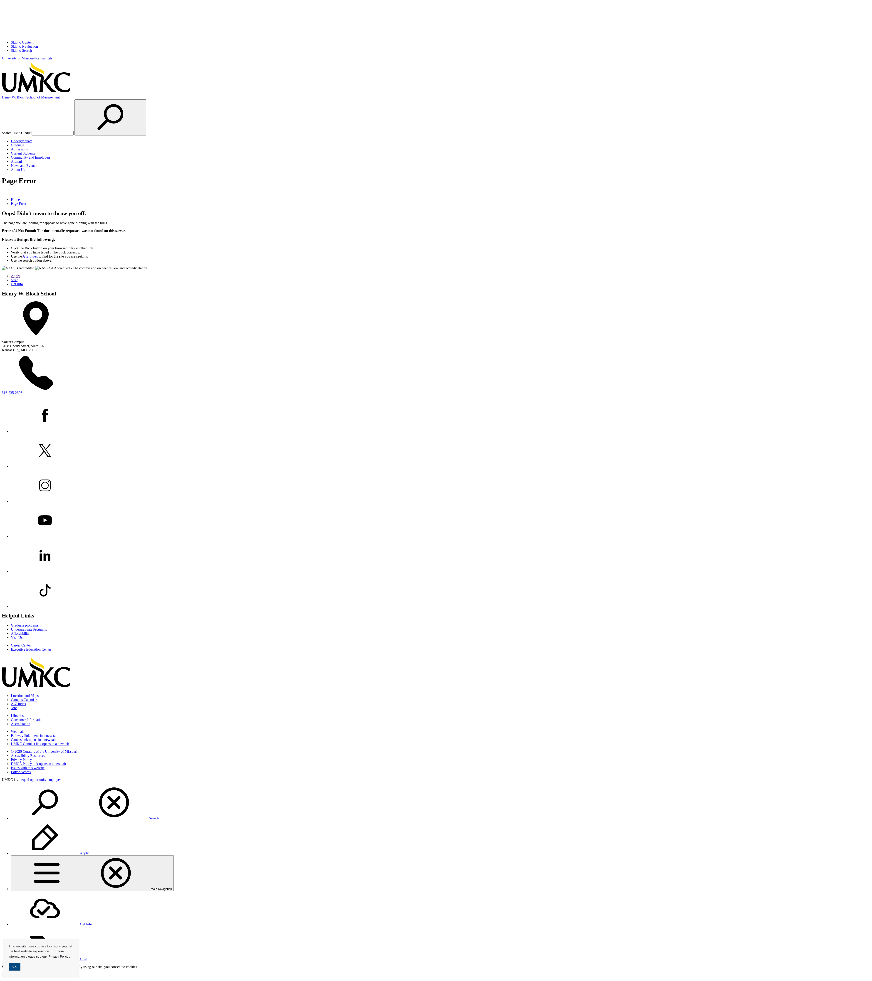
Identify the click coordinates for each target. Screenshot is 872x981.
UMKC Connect (40, 744)
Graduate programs (24, 625)
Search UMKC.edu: (16, 133)
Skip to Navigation (24, 46)
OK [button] (14, 966)
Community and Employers (30, 157)
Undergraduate (21, 141)
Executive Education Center (31, 649)
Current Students (23, 153)
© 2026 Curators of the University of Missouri (44, 751)
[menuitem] (440, 802)
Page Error (18, 204)
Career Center (21, 645)
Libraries (17, 716)
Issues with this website (28, 768)
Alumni (16, 161)
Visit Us (16, 637)
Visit (14, 280)
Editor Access (21, 772)
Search (153, 818)
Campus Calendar (24, 700)
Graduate (17, 145)
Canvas (33, 740)
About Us (18, 170)
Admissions (19, 149)
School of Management (31, 97)
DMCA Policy (38, 764)
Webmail (17, 731)
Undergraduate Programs (29, 629)
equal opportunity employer (41, 780)
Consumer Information (27, 720)
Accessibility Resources (28, 755)
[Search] (110, 117)
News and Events (23, 165)
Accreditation (20, 724)
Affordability (20, 633)
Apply (15, 276)
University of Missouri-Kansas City (27, 58)
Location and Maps (25, 696)
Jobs (14, 708)
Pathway (34, 736)
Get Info (17, 284)
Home (15, 200)
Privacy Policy (21, 760)
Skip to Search (21, 50)
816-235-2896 (12, 393)
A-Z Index (30, 256)
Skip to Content (22, 42)
